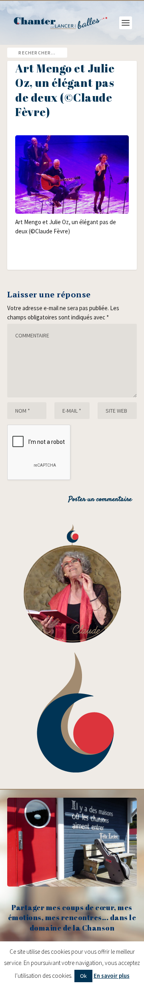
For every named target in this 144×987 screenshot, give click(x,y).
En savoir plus (112, 975)
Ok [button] (83, 975)
